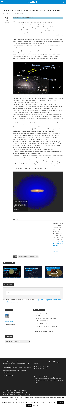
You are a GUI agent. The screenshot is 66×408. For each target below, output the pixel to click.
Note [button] (15, 219)
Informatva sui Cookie (41, 368)
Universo (28, 270)
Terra (6, 270)
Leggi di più (36, 405)
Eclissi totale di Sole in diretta (44, 331)
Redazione (6, 372)
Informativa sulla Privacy (41, 366)
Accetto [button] (60, 402)
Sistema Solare (23, 8)
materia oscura (23, 256)
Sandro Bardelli (9, 321)
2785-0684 (9, 375)
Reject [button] (29, 405)
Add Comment (6, 21)
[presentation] (49, 108)
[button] (31, 106)
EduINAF (33, 2)
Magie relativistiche (41, 323)
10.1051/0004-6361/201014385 (58, 243)
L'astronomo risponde (10, 8)
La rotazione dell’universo (33, 272)
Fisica (48, 269)
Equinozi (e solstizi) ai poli (12, 272)
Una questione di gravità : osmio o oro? (54, 272)
